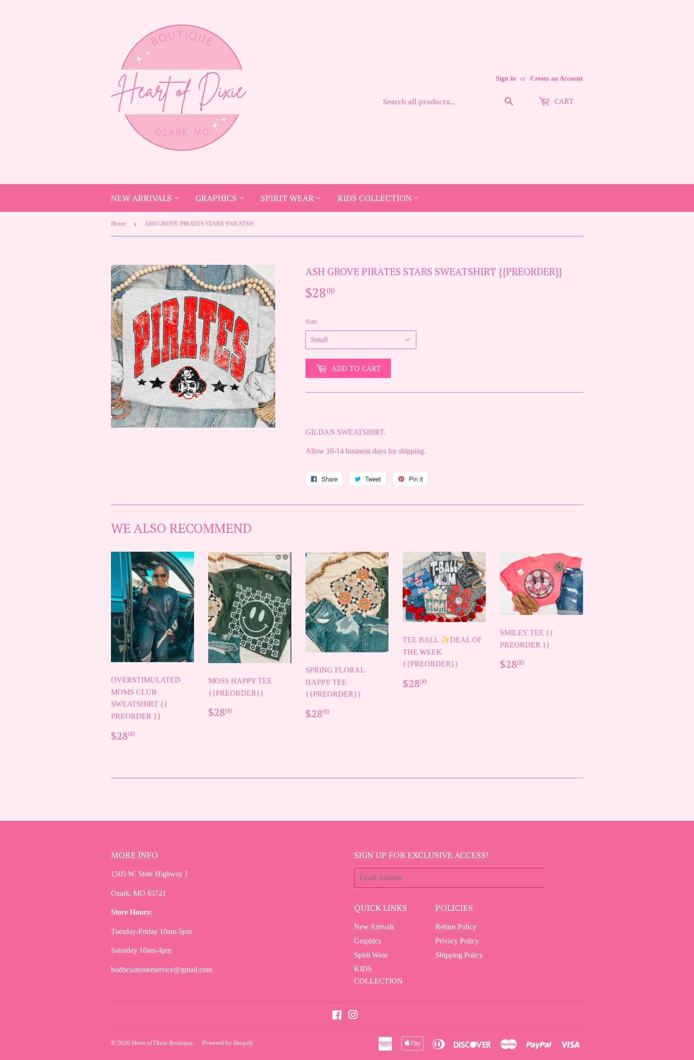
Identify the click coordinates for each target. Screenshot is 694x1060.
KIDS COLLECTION (376, 197)
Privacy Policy (457, 941)
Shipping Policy (459, 955)
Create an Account (556, 78)
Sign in (506, 78)
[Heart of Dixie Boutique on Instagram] (353, 1016)
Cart (563, 101)
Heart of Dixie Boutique (162, 1042)
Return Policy (455, 927)
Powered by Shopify (228, 1042)
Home (118, 223)
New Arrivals (142, 197)
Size (311, 321)
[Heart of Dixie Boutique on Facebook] (337, 1016)
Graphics (217, 197)
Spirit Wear (288, 197)
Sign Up (563, 878)
